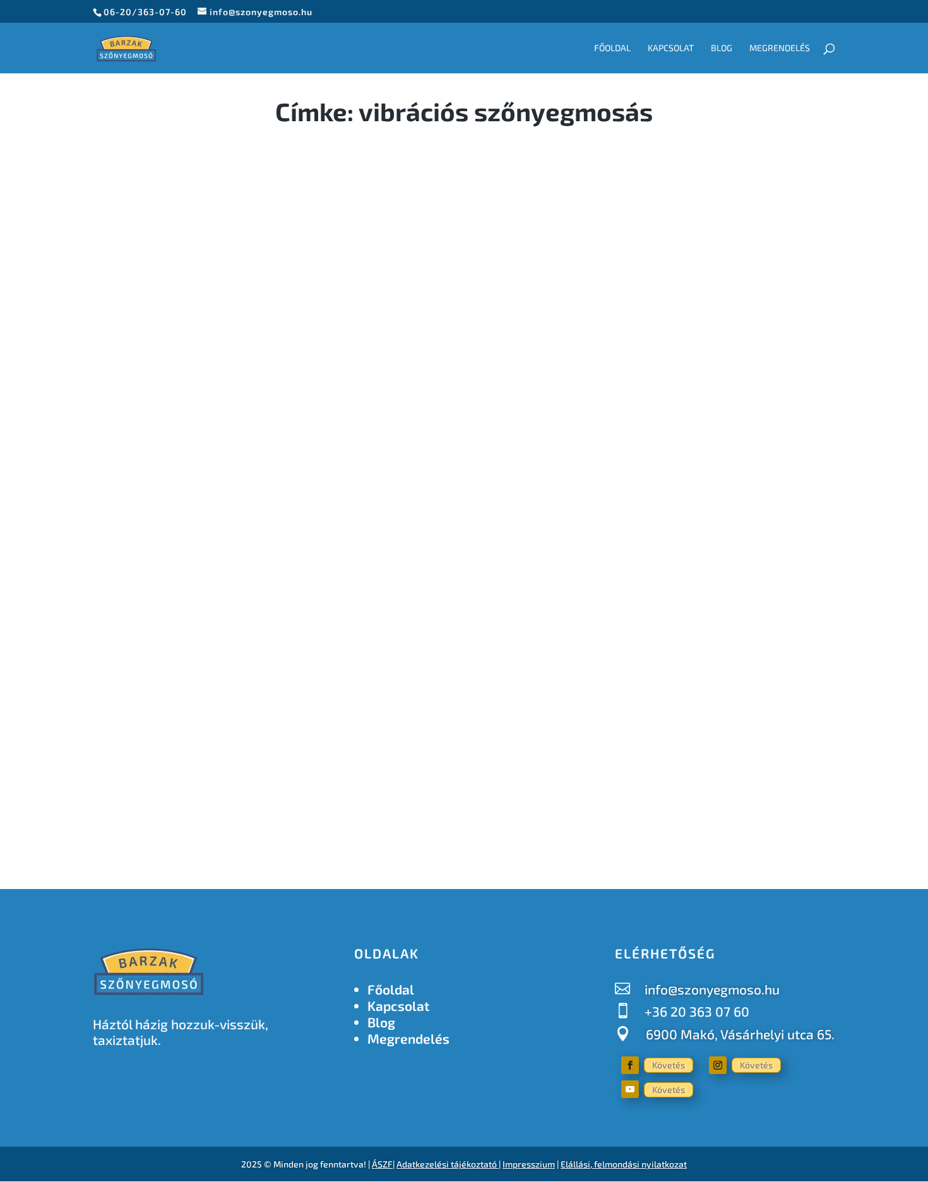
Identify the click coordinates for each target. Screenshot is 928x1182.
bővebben (132, 772)
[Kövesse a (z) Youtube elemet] (630, 1089)
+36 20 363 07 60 (697, 1011)
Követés (668, 1065)
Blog (721, 48)
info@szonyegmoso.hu (712, 989)
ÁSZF (382, 1164)
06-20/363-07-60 (145, 11)
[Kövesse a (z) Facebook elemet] (630, 1065)
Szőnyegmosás (257, 700)
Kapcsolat (671, 48)
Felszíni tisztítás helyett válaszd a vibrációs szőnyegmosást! (340, 676)
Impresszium (529, 1164)
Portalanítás (188, 700)
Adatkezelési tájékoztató (446, 1164)
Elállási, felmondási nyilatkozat (624, 1164)
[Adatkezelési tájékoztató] (498, 1164)
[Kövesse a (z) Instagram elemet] (718, 1065)
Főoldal (612, 48)
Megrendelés (779, 48)
